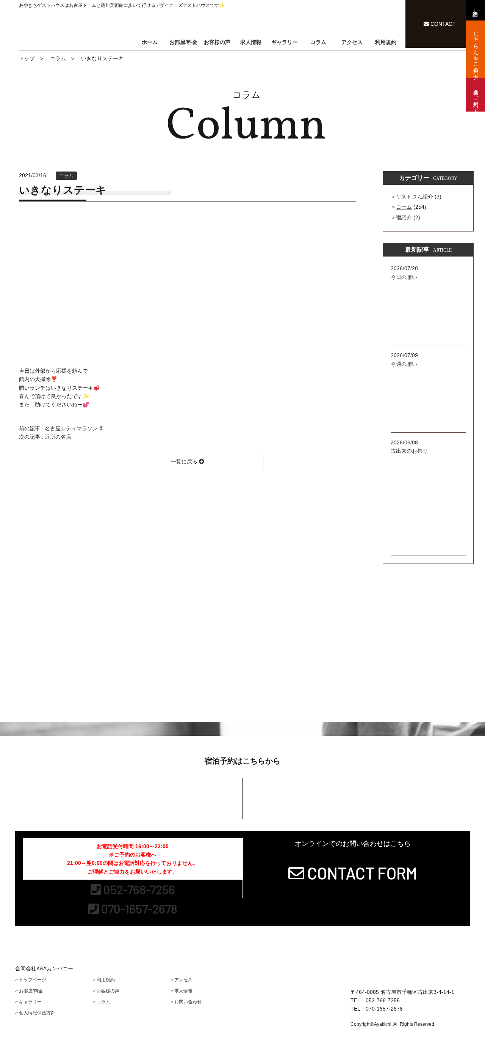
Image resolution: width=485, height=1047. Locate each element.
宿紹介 (404, 217)
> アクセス (181, 979)
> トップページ (30, 979)
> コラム (101, 1001)
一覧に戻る (185, 461)
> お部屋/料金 (29, 990)
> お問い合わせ (186, 1001)
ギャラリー (284, 42)
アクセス (352, 42)
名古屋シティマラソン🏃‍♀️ (74, 428)
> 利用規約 (104, 979)
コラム (318, 42)
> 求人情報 (181, 990)
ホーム (150, 42)
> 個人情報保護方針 (35, 1013)
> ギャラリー (28, 1001)
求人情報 (250, 42)
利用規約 (385, 42)
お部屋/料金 (183, 42)
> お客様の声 (106, 990)
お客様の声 (217, 42)
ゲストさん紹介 (414, 197)
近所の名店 (58, 437)
